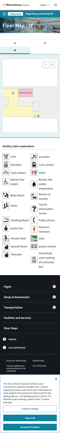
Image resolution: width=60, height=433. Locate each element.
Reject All (30, 417)
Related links (38, 360)
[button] (51, 65)
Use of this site (39, 365)
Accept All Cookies (29, 427)
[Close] (56, 378)
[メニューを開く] (55, 5)
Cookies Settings (30, 408)
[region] (30, 403)
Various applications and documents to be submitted (15, 368)
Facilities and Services (17, 318)
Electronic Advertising (16, 360)
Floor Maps (11, 328)
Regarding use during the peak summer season (39, 13)
